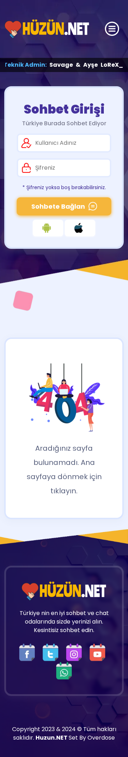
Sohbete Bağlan (58, 206)
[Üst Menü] (112, 29)
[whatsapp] (64, 670)
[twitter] (52, 652)
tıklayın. (64, 491)
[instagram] (76, 652)
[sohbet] (47, 29)
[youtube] (99, 652)
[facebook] (29, 652)
